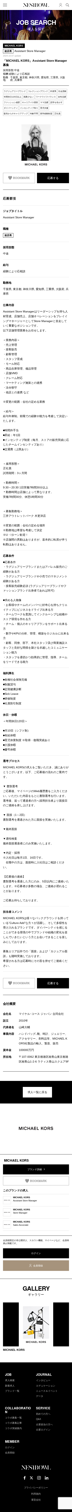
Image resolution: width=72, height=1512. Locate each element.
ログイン (36, 1253)
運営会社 (36, 1499)
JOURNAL (44, 1374)
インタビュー (43, 1380)
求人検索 (10, 1380)
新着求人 (10, 1385)
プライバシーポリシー (36, 1487)
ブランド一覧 (12, 1391)
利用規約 (36, 1493)
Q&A (38, 1419)
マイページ (60, 5)
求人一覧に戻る (37, 1092)
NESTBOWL (36, 5)
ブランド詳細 (34, 1169)
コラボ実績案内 (13, 1428)
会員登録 (38, 1265)
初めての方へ (43, 1414)
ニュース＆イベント (47, 1391)
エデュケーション (45, 1385)
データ (39, 1396)
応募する (53, 178)
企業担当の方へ (44, 1424)
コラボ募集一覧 (13, 1417)
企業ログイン (43, 1429)
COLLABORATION (18, 1410)
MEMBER (12, 1441)
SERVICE (43, 1408)
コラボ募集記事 (13, 1423)
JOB (8, 1374)
